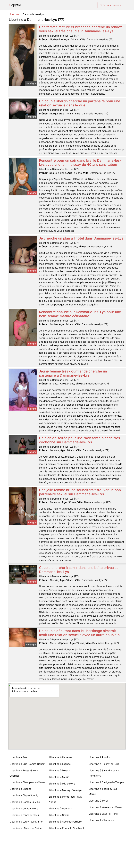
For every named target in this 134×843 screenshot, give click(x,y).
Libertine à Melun (59, 777)
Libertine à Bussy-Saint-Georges (23, 773)
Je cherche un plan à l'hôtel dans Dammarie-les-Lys (81, 238)
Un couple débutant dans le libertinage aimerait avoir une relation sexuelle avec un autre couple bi (79, 633)
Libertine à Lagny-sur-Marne (26, 821)
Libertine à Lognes (60, 763)
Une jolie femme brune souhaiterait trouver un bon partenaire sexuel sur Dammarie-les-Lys (80, 492)
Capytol (15, 5)
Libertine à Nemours (61, 808)
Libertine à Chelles (20, 788)
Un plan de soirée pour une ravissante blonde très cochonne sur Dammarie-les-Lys (79, 440)
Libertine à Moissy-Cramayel (65, 790)
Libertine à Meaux (59, 770)
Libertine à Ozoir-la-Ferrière (65, 821)
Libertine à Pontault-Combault (66, 828)
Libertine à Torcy (98, 800)
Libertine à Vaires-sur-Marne (105, 807)
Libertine (14, 14)
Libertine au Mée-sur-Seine (25, 828)
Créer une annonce (111, 5)
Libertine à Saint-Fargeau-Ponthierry (104, 773)
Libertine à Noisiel (59, 815)
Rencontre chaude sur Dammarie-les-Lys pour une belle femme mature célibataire (80, 314)
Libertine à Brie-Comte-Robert (27, 763)
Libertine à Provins (100, 757)
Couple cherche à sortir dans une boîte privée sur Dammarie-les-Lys (79, 570)
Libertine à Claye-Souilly (23, 795)
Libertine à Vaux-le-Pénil (103, 813)
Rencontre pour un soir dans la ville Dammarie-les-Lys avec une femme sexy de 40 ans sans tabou (80, 162)
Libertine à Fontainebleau (24, 815)
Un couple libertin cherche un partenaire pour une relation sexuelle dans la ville (79, 103)
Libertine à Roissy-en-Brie (104, 763)
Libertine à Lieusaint (61, 757)
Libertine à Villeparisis (102, 820)
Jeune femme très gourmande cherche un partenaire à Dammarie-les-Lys (73, 373)
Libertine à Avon (18, 757)
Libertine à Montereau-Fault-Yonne (66, 799)
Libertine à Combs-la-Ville (24, 801)
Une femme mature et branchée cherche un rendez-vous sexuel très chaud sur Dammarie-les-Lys (81, 29)
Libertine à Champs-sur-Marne (27, 782)
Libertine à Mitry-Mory (62, 783)
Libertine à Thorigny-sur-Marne (103, 791)
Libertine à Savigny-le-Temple (106, 782)
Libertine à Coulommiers (23, 808)
